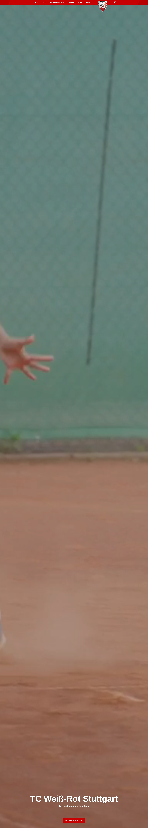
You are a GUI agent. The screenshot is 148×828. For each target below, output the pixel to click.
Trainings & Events (57, 2)
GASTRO (89, 2)
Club (44, 2)
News (37, 2)
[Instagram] (115, 2)
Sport (80, 2)
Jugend (71, 2)
